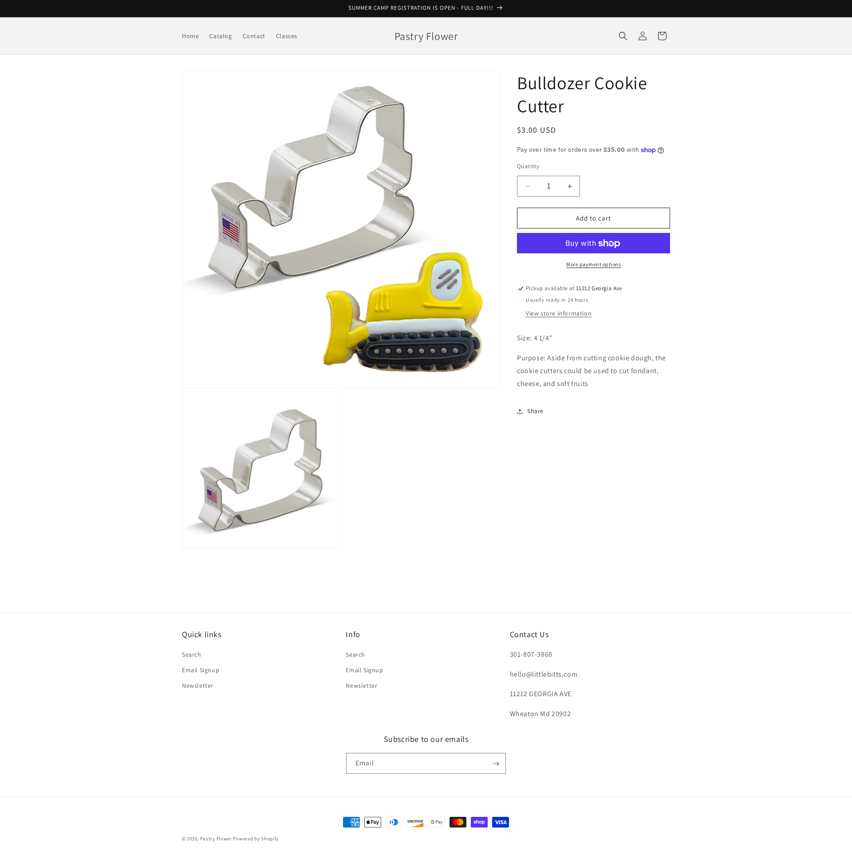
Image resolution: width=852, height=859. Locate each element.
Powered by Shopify (256, 838)
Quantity (528, 166)
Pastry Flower (216, 838)
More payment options (593, 264)
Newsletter (197, 686)
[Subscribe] (495, 763)
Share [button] (535, 411)
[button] (623, 36)
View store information (559, 314)
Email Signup (200, 670)
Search (191, 654)
